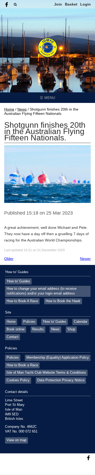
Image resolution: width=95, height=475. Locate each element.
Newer (85, 258)
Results (38, 329)
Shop (71, 329)
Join (58, 4)
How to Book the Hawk (63, 301)
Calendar (80, 322)
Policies (29, 322)
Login (85, 4)
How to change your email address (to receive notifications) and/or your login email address (42, 291)
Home (9, 109)
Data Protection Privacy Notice (60, 380)
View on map (16, 440)
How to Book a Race (22, 365)
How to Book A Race (22, 301)
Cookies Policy (18, 380)
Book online (16, 329)
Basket (71, 4)
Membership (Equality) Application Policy (57, 357)
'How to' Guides (18, 281)
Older (8, 258)
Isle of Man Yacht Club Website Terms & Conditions (46, 372)
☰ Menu (47, 98)
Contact (12, 337)
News (22, 109)
